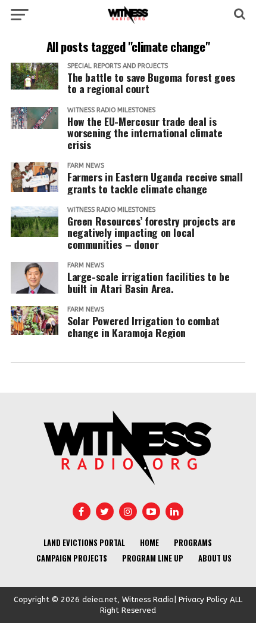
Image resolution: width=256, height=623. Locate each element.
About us (215, 558)
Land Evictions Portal (84, 542)
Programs (193, 542)
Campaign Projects (71, 558)
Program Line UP (152, 558)
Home (149, 542)
